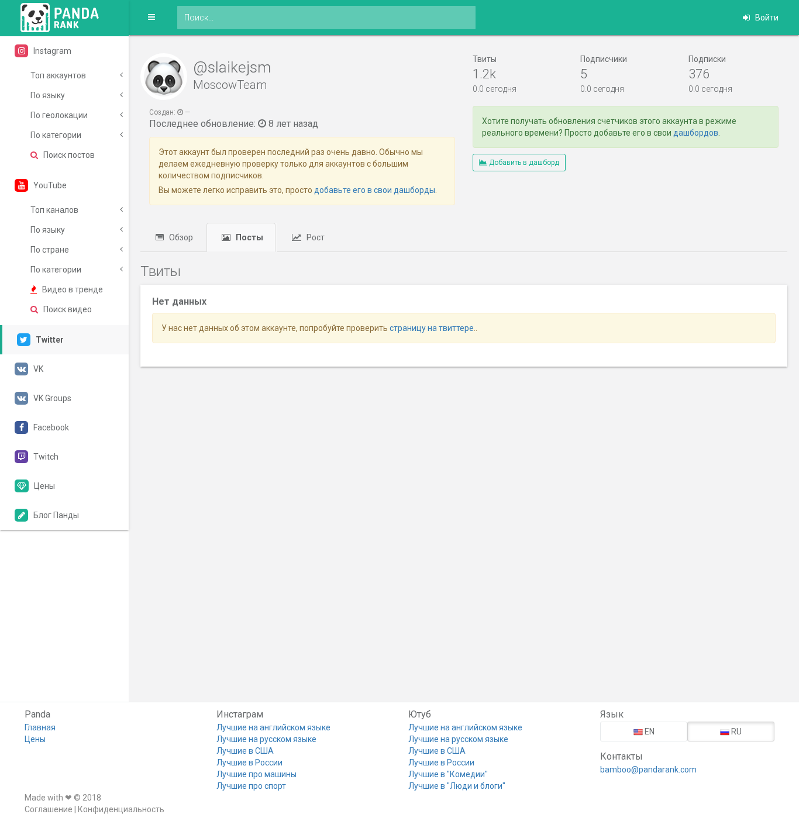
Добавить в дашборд (523, 162)
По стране (49, 249)
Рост (315, 237)
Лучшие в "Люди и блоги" (456, 786)
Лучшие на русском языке (266, 739)
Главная (40, 727)
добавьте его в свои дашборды (374, 190)
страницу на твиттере (432, 328)
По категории (55, 135)
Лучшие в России (249, 762)
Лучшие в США (245, 751)
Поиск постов (68, 155)
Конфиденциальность (121, 809)
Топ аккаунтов (58, 75)
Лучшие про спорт (251, 786)
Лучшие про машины (256, 774)
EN (649, 731)
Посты (248, 237)
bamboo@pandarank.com (648, 769)
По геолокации (59, 115)
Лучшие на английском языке (273, 727)
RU (735, 731)
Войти (766, 17)
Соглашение (49, 809)
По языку (47, 95)
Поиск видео (67, 309)
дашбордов (695, 132)
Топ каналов (54, 210)
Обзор (180, 237)
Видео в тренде (71, 289)
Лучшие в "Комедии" (448, 774)
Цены (35, 739)
